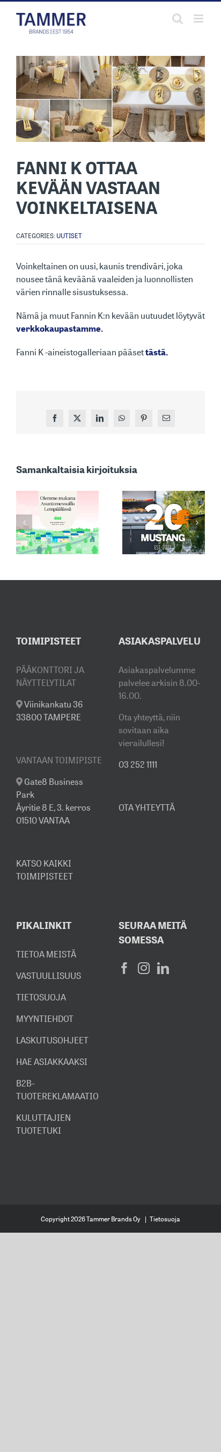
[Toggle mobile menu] (199, 18)
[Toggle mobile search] (177, 18)
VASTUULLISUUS (48, 976)
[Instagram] (144, 968)
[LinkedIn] (163, 968)
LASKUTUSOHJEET (52, 1040)
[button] (24, 522)
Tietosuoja (165, 1219)
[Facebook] (124, 968)
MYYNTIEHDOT (44, 1019)
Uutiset (69, 235)
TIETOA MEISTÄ (46, 954)
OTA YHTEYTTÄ (147, 807)
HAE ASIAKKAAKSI (51, 1062)
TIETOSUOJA (41, 997)
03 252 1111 (138, 764)
